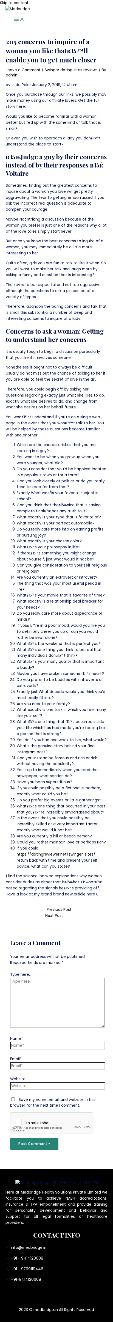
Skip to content (14, 3)
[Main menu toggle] (19, 19)
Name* (16, 1038)
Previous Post (57, 909)
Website (18, 1079)
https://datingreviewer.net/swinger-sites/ (56, 854)
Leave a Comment (23, 70)
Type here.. (20, 974)
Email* (16, 1059)
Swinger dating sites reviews (71, 70)
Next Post (56, 915)
